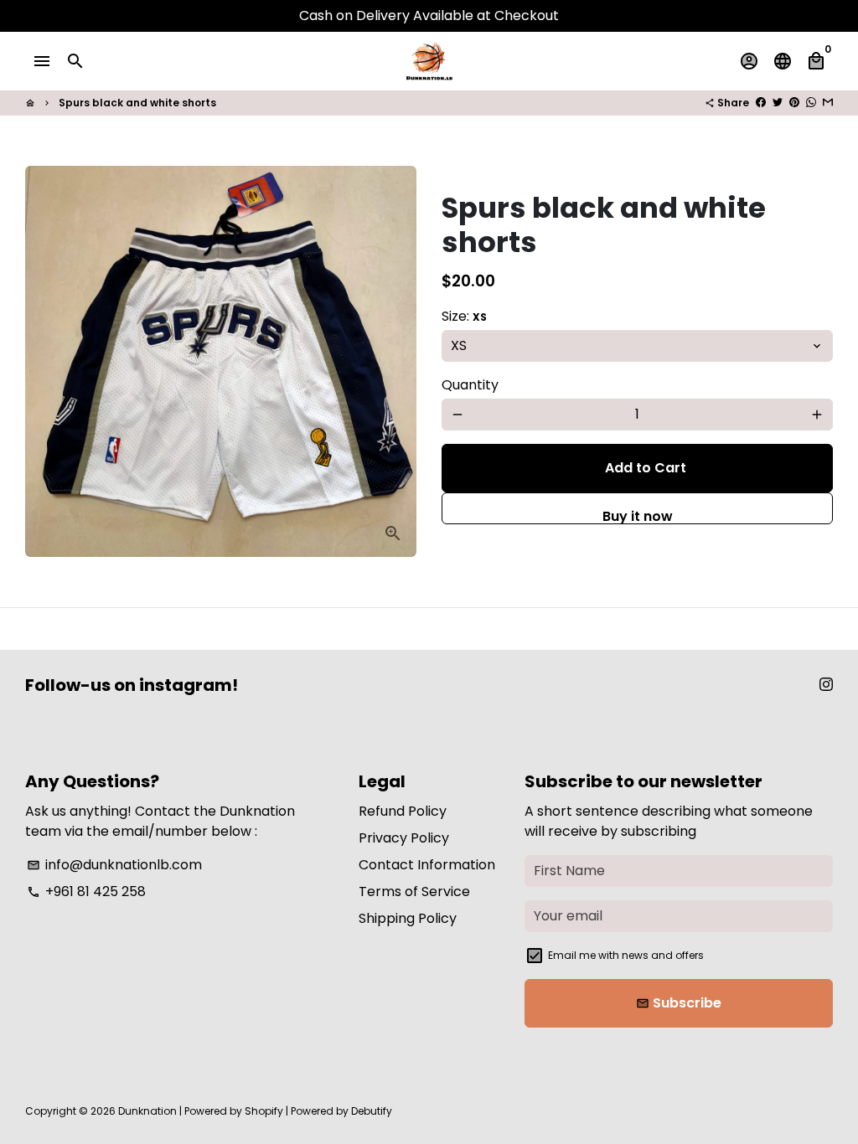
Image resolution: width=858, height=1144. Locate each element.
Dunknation (147, 1111)
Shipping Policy (408, 918)
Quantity (470, 384)
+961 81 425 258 (86, 891)
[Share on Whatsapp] (811, 102)
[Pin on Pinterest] (794, 102)
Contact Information (427, 864)
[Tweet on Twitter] (778, 102)
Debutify (371, 1111)
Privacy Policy (404, 838)
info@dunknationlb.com (114, 864)
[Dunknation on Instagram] (826, 684)
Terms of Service (414, 891)
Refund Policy (403, 811)
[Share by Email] (828, 102)
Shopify (264, 1111)
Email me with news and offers (626, 955)
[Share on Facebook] (761, 102)
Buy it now (637, 515)
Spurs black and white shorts (137, 102)
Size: (464, 316)
